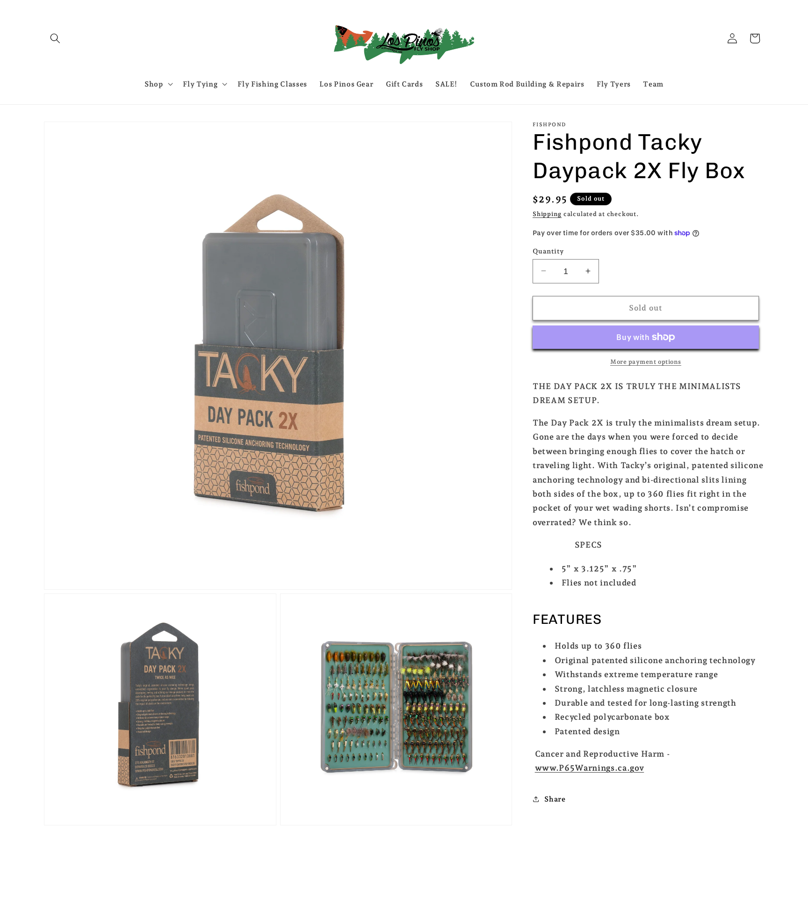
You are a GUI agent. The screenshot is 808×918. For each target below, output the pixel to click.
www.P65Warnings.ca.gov (589, 768)
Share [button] (554, 798)
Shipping (547, 213)
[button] (55, 38)
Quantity (548, 250)
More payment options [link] (645, 361)
